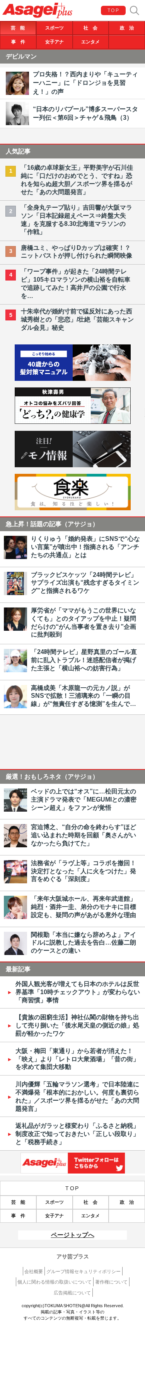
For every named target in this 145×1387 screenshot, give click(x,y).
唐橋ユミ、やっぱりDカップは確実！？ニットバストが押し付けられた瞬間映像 (76, 251)
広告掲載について (72, 1293)
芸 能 (18, 28)
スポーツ (54, 28)
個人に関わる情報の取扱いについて (54, 1282)
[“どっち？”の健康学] (73, 421)
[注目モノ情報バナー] (73, 465)
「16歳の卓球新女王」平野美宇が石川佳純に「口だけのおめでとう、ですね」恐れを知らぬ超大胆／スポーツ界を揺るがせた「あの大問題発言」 (77, 179)
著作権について (111, 1282)
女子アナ (54, 42)
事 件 (18, 42)
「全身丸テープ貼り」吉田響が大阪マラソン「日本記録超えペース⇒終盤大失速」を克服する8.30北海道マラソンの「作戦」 (76, 219)
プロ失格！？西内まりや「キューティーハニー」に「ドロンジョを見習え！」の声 (85, 83)
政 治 (127, 28)
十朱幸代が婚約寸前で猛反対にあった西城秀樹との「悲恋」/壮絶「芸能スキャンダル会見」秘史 (77, 319)
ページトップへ (72, 1235)
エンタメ (90, 42)
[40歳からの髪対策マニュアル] (73, 378)
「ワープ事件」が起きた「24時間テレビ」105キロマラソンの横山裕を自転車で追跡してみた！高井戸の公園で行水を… (75, 283)
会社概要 (33, 1271)
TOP (113, 10)
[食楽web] (73, 508)
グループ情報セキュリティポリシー (83, 1271)
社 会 (90, 28)
